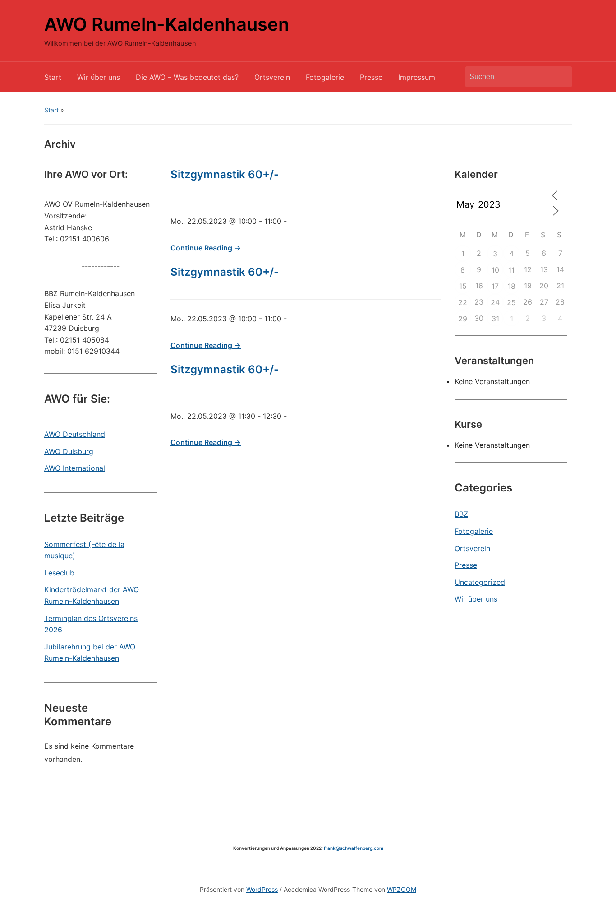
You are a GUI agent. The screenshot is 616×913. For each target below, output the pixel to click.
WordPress (262, 889)
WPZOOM (401, 889)
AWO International (74, 468)
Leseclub (59, 572)
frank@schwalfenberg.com (353, 848)
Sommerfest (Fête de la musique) (84, 550)
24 (495, 302)
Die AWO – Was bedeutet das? (187, 77)
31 (495, 318)
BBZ (461, 514)
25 (511, 302)
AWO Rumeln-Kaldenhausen (166, 24)
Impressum (416, 77)
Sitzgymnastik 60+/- (224, 174)
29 (462, 318)
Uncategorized (480, 582)
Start (52, 77)
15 (463, 286)
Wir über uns (98, 77)
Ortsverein (272, 77)
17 (495, 286)
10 (495, 269)
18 (511, 286)
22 (462, 302)
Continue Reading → (205, 247)
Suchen (560, 77)
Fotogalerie (325, 77)
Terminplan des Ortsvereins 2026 (91, 624)
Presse (371, 77)
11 (511, 269)
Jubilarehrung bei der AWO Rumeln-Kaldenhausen (91, 652)
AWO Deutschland (74, 434)
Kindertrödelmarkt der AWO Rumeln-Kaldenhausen (91, 595)
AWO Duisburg (68, 451)
